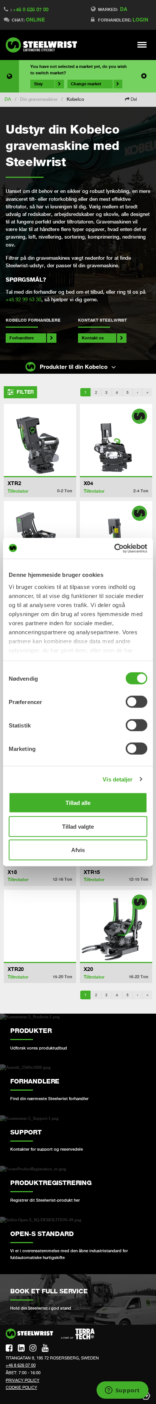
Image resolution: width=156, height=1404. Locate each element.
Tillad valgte (78, 826)
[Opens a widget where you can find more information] (122, 1390)
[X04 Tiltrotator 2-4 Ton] (116, 440)
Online (35, 20)
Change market (86, 84)
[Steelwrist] (43, 44)
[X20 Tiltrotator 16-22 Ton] (116, 926)
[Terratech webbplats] (78, 1334)
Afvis (78, 850)
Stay (38, 84)
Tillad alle (78, 803)
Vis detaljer (118, 779)
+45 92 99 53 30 (23, 299)
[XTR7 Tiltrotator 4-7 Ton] (40, 537)
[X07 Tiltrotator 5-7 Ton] (116, 537)
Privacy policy (22, 1380)
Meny (142, 45)
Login (140, 20)
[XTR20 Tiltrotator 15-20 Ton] (40, 926)
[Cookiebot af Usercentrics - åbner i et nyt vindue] (114, 548)
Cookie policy (21, 1387)
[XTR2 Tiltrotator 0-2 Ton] (40, 440)
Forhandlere (21, 337)
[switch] (136, 702)
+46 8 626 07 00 (30, 9)
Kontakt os (93, 337)
